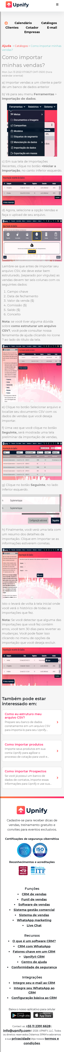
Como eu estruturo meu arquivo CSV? (23, 716)
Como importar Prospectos (25, 771)
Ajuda (7, 46)
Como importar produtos (24, 744)
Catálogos (21, 46)
